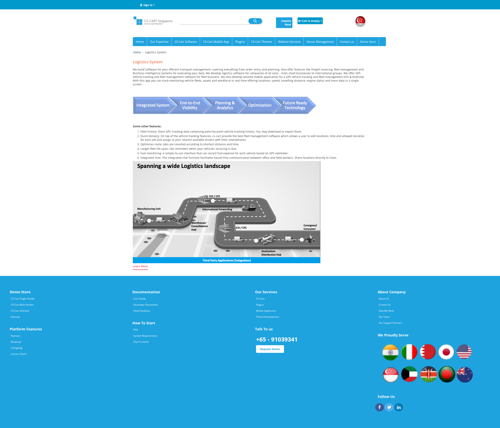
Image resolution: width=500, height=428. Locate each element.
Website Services (289, 42)
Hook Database (141, 310)
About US (384, 298)
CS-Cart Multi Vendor (22, 304)
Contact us (347, 42)
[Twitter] (389, 407)
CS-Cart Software (185, 42)
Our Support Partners (390, 323)
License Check (18, 354)
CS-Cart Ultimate (20, 310)
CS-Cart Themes (261, 42)
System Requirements (145, 335)
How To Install (141, 341)
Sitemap (15, 316)
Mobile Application (266, 310)
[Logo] (153, 22)
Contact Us (385, 304)
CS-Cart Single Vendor (23, 298)
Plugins (240, 42)
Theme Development (267, 316)
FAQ (135, 329)
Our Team (384, 316)
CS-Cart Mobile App (216, 42)
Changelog (16, 348)
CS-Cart (260, 298)
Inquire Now (286, 22)
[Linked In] (398, 407)
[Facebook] (379, 407)
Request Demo (270, 349)
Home (140, 42)
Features (15, 335)
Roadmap (16, 341)
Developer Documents (145, 304)
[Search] (255, 21)
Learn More (140, 266)
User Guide (139, 298)
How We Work (386, 310)
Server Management (320, 42)
